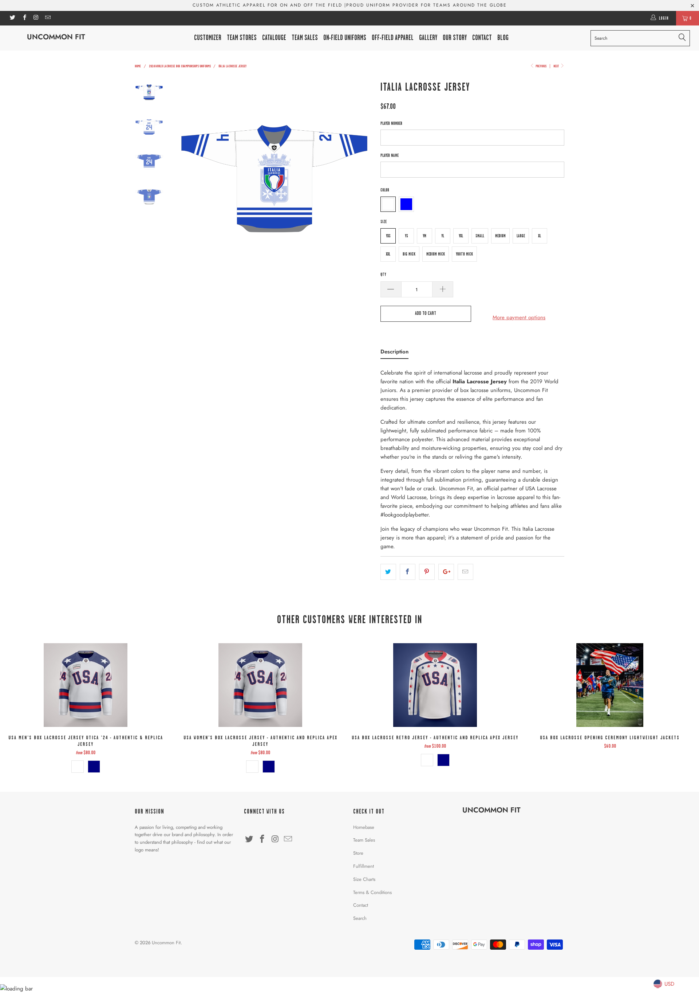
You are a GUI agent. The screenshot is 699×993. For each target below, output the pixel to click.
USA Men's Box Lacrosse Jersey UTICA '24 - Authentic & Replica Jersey (85, 685)
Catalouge (274, 37)
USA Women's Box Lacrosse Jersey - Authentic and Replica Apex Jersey (260, 685)
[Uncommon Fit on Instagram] (36, 18)
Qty (383, 274)
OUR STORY (455, 37)
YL (442, 235)
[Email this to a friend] (465, 572)
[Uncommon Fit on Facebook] (24, 18)
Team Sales (305, 37)
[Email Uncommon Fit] (47, 18)
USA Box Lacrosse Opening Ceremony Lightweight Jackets (609, 685)
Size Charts (364, 879)
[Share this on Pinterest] (427, 572)
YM (424, 235)
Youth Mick (464, 254)
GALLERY (428, 37)
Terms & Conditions (372, 892)
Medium (500, 235)
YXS (388, 235)
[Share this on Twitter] (388, 572)
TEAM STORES (242, 37)
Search (360, 918)
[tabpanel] (472, 457)
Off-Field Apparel (393, 37)
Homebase (363, 827)
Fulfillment (363, 866)
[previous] (186, 177)
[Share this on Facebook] (407, 572)
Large (521, 235)
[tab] (394, 353)
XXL (388, 254)
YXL (461, 235)
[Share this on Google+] (446, 572)
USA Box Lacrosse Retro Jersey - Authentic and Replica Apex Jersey (435, 685)
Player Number (391, 123)
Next (556, 66)
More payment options (519, 317)
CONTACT (482, 37)
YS (406, 235)
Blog (503, 37)
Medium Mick (435, 254)
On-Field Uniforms (344, 37)
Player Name (389, 155)
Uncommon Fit (56, 37)
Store (358, 853)
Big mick (409, 254)
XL (539, 235)
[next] (363, 177)
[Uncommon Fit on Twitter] (12, 18)
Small (479, 235)
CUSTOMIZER (207, 37)
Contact (360, 905)
